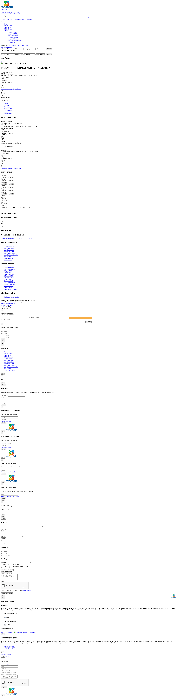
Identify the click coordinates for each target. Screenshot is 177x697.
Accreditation (8, 110)
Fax (2, 90)
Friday (3, 189)
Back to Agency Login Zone (9, 472)
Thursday (3, 185)
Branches (7, 107)
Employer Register (9, 648)
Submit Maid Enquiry (7, 593)
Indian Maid (8, 272)
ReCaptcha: (4, 581)
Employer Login (9, 646)
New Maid (7, 279)
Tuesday (3, 179)
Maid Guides (8, 287)
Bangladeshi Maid (9, 269)
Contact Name (5, 77)
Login (88, 17)
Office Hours (8, 108)
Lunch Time (4, 202)
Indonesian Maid (9, 274)
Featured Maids (8, 286)
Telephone (4, 80)
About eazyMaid (13, 32)
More (6, 30)
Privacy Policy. (45, 302)
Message (3, 403)
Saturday (3, 192)
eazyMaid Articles (13, 39)
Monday (3, 176)
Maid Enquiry (8, 29)
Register (7, 656)
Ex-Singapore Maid (10, 284)
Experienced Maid (9, 282)
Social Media (8, 113)
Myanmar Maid (8, 276)
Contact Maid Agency (17, 238)
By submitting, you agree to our (17, 590)
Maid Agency (8, 27)
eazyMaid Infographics (14, 40)
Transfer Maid (8, 281)
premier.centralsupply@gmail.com (11, 89)
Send (2, 339)
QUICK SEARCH (6, 47)
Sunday (3, 195)
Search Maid (8, 25)
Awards (6, 112)
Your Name (4, 395)
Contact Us (11, 42)
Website (3, 94)
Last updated (4, 100)
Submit (3, 404)
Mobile (3, 84)
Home (6, 24)
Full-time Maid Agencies (11, 297)
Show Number (8, 82)
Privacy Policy (8, 258)
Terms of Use (8, 260)
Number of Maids (6, 97)
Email (2, 87)
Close (3, 341)
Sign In (3, 423)
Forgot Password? (6, 421)
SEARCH (49, 49)
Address (6, 105)
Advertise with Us (16, 45)
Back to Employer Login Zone (10, 496)
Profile (6, 103)
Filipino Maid (8, 271)
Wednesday (4, 182)
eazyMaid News (13, 35)
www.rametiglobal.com (45, 300)
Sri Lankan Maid (9, 277)
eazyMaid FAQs (13, 34)
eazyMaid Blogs (13, 37)
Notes (2, 205)
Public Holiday (5, 199)
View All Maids (9, 267)
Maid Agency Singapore (11, 289)
